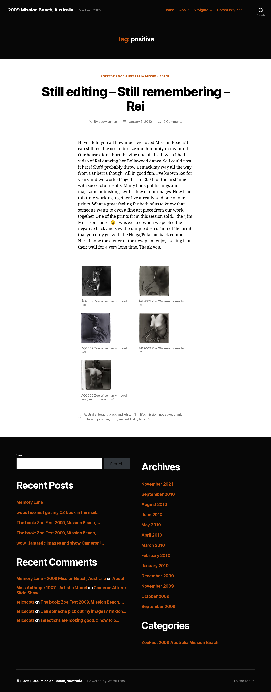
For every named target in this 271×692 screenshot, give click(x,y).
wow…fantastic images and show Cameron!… (60, 543)
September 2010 (158, 494)
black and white (120, 414)
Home (169, 10)
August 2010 (154, 504)
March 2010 (153, 545)
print (114, 419)
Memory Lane (29, 502)
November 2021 (157, 484)
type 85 (144, 419)
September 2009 (158, 606)
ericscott (25, 602)
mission (151, 414)
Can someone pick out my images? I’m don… (83, 611)
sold (127, 419)
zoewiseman (108, 122)
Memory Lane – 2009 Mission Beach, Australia (61, 578)
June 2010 (151, 514)
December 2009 (157, 575)
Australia (90, 414)
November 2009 (157, 586)
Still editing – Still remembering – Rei (135, 99)
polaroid (90, 419)
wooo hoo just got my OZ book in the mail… (57, 512)
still (134, 419)
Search (21, 455)
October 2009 (155, 596)
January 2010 (155, 565)
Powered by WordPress (106, 681)
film (136, 414)
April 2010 (151, 535)
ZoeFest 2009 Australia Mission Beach (135, 76)
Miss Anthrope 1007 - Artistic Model (51, 587)
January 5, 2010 (140, 122)
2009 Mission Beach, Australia (40, 10)
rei (121, 419)
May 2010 (151, 524)
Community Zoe (230, 10)
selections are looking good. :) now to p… (79, 620)
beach (102, 414)
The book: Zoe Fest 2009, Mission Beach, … (58, 522)
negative (165, 414)
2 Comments (172, 122)
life (142, 414)
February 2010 (155, 555)
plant (177, 414)
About (184, 10)
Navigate (201, 10)
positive (103, 419)
